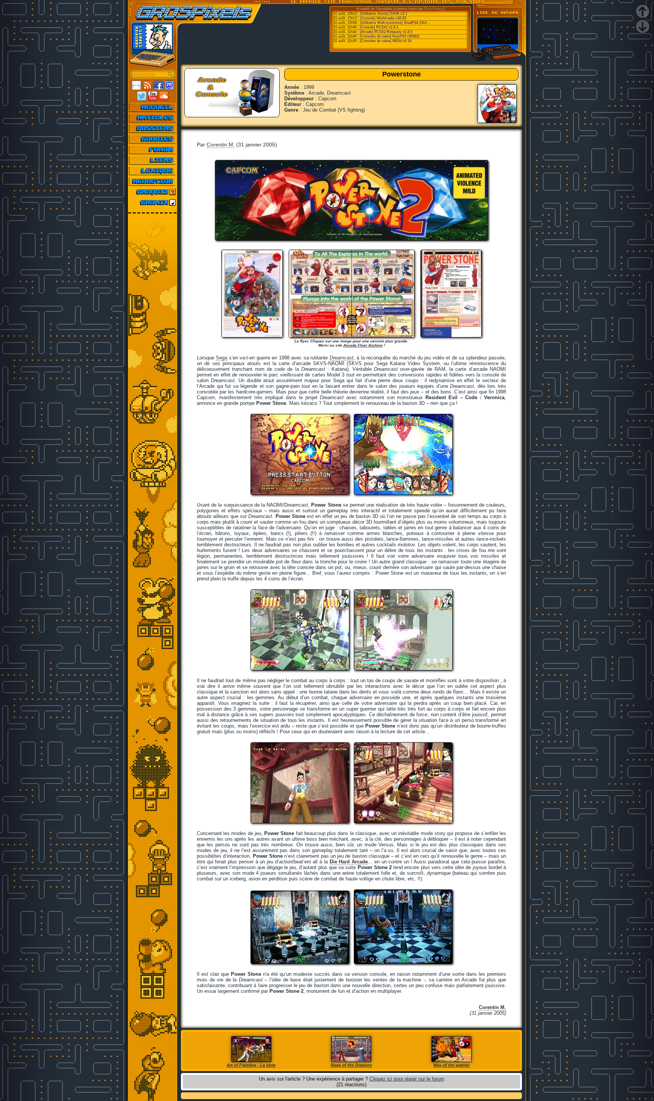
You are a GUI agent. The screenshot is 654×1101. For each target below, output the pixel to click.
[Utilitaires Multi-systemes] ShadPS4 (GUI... (395, 23)
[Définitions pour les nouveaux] (152, 170)
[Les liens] (152, 160)
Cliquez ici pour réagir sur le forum (406, 1079)
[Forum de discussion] (152, 149)
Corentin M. (221, 145)
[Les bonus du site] (152, 139)
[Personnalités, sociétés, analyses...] (152, 128)
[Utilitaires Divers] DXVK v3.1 (383, 14)
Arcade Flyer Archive (363, 345)
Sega (221, 358)
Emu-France (434, 9)
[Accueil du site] (152, 107)
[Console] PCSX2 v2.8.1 (379, 27)
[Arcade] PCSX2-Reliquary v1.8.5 (386, 32)
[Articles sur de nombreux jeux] (152, 117)
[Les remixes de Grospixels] (152, 202)
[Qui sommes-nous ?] (152, 181)
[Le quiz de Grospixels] (152, 192)
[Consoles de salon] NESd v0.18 (385, 41)
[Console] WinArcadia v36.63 (383, 18)
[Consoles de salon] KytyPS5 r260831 (390, 36)
